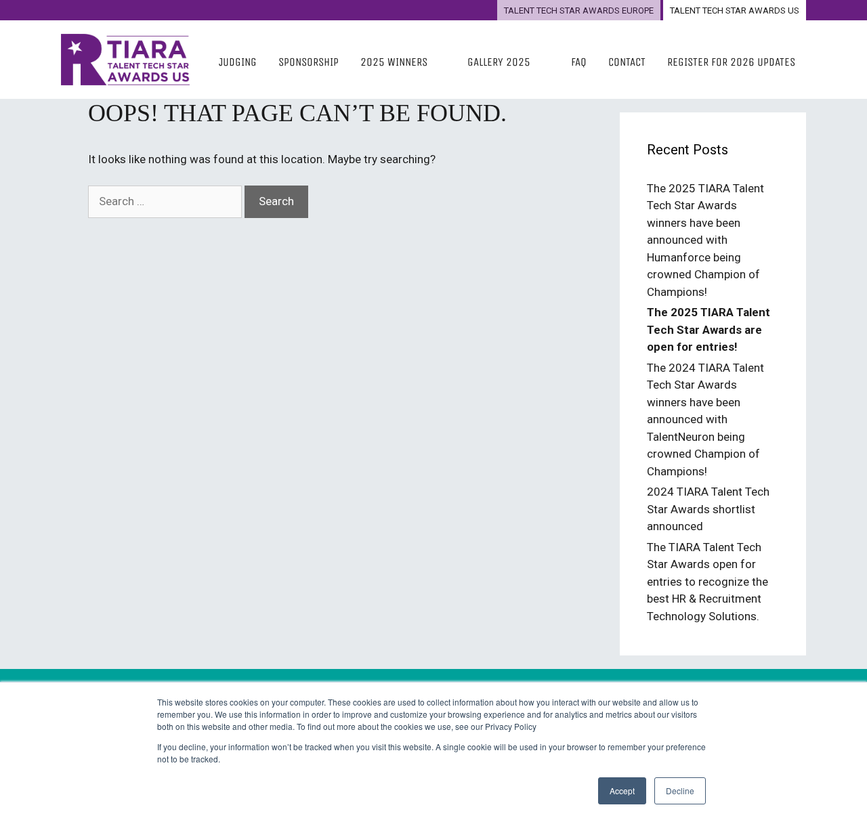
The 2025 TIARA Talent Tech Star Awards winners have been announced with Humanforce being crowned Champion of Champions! (705, 240)
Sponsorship (308, 62)
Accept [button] (622, 790)
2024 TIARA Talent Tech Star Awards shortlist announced (708, 509)
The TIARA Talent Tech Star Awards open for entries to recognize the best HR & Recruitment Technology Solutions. (707, 581)
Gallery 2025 (498, 62)
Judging (238, 62)
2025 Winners (393, 62)
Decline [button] (680, 790)
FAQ (579, 62)
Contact (627, 62)
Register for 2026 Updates (731, 62)
